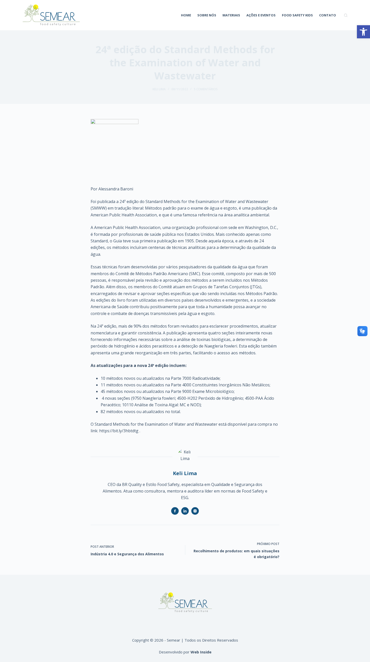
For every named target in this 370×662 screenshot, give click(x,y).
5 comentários (206, 89)
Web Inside (201, 651)
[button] (363, 31)
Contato (327, 15)
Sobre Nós (206, 15)
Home (186, 15)
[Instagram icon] (195, 511)
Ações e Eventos (261, 15)
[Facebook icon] (175, 511)
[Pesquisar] (345, 15)
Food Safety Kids (297, 15)
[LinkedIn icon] (185, 511)
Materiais (231, 15)
